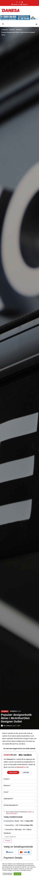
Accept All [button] (17, 874)
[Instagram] (19, 2)
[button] (36, 24)
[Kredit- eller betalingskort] (25, 852)
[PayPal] (10, 852)
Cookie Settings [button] (7, 874)
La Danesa (4, 29)
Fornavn (7, 779)
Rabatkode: (7, 833)
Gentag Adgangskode (11, 805)
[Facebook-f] (17, 2)
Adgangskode (9, 798)
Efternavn (7, 785)
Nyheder (12, 29)
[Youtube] (22, 2)
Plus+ (21, 767)
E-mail (6, 792)
